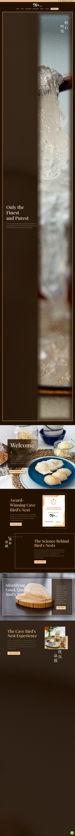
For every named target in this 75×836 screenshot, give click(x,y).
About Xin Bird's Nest (17, 471)
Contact (47, 8)
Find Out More (15, 524)
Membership (36, 8)
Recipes (42, 8)
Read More (61, 607)
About (22, 8)
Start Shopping (14, 653)
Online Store (54, 8)
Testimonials (28, 8)
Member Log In (65, 1)
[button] (72, 833)
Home (18, 8)
